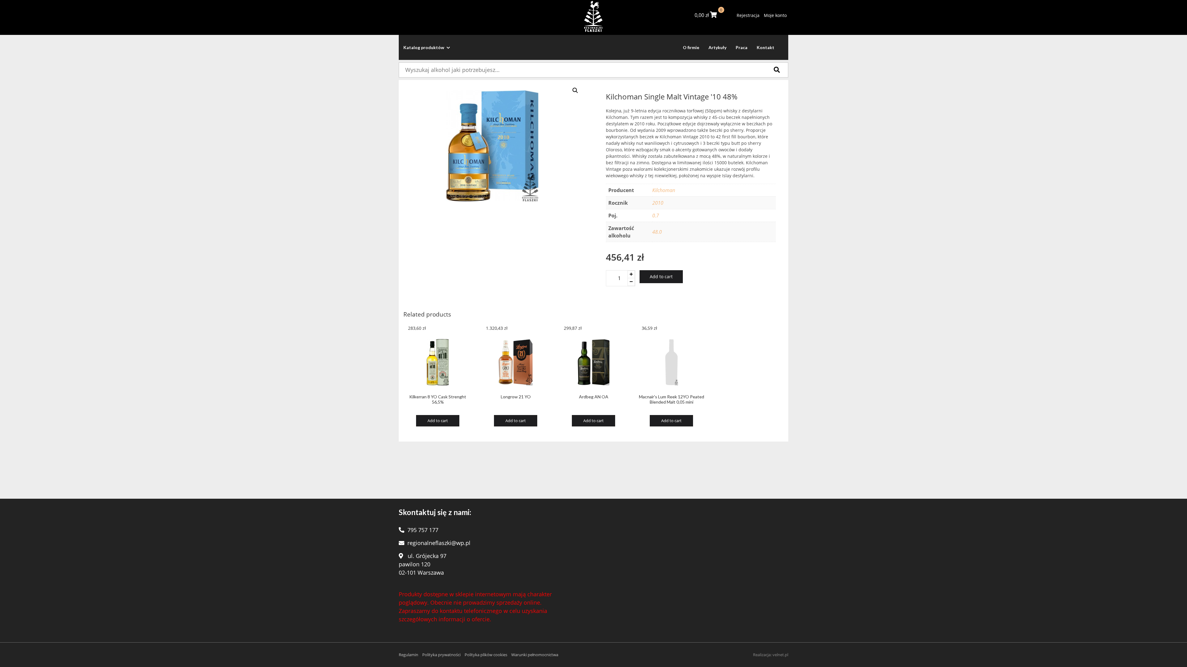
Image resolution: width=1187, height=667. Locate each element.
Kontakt (765, 47)
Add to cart (661, 276)
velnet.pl (780, 654)
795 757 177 (422, 530)
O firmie (691, 47)
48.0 (657, 232)
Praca (741, 47)
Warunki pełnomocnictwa (534, 654)
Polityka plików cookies (486, 654)
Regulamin (408, 654)
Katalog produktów (424, 47)
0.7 (655, 215)
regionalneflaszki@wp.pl (438, 543)
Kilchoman (663, 190)
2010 (657, 202)
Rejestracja (748, 15)
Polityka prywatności (441, 654)
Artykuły (717, 47)
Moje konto (775, 15)
